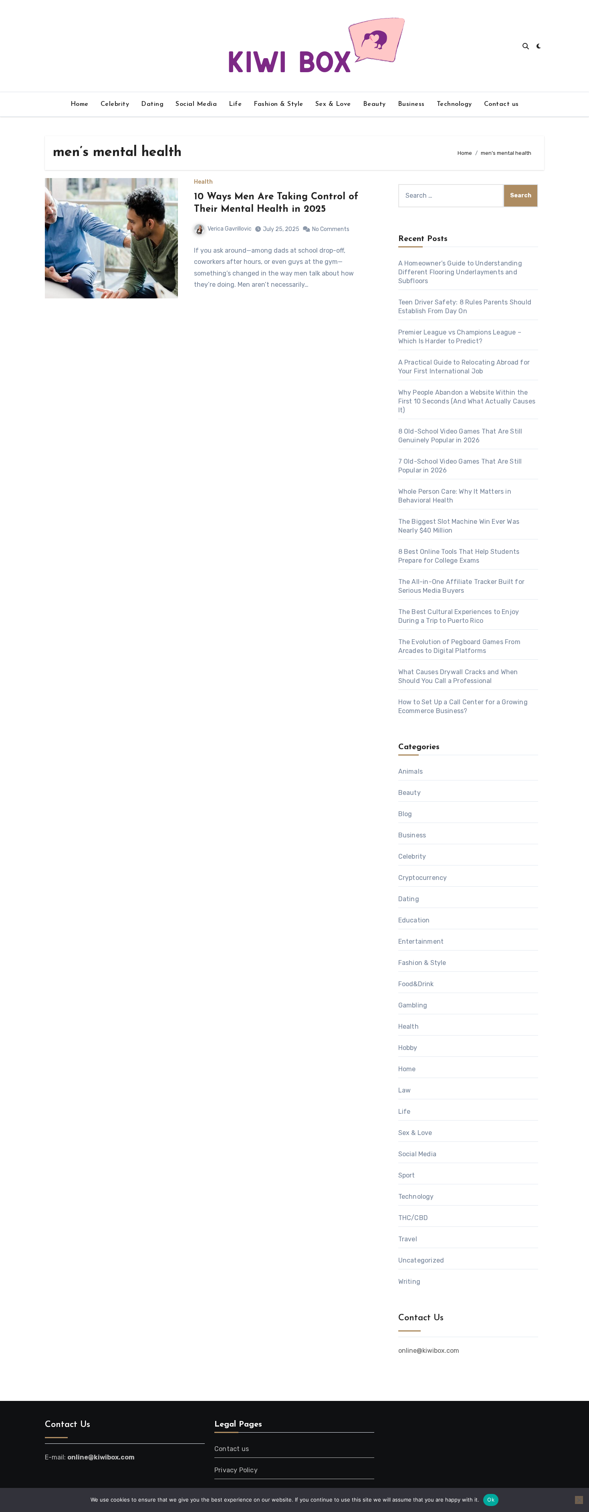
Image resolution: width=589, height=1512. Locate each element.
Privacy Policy (236, 1470)
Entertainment (421, 941)
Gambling (413, 1005)
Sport (406, 1175)
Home (80, 104)
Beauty (374, 104)
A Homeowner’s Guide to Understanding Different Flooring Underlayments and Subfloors (460, 272)
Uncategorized (421, 1260)
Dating (152, 104)
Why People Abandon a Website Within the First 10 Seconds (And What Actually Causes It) (466, 401)
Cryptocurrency (422, 878)
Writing (409, 1281)
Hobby (408, 1048)
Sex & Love (333, 104)
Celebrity (115, 104)
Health (203, 182)
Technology (454, 104)
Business (411, 104)
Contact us (501, 104)
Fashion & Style (278, 104)
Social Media (196, 104)
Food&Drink (416, 984)
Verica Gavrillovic (230, 228)
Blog (405, 814)
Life (235, 104)
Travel (407, 1239)
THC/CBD (413, 1218)
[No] (579, 1500)
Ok (490, 1499)
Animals (410, 771)
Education (414, 920)
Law (404, 1090)
